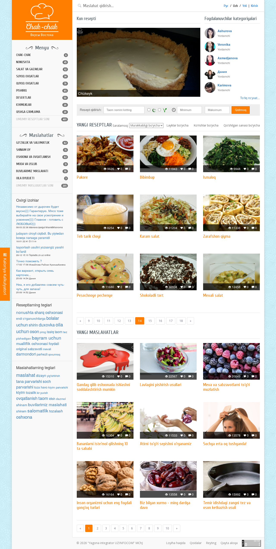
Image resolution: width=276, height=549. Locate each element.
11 (108, 321)
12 (119, 321)
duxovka (47, 325)
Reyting (211, 543)
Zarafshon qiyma (216, 236)
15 (150, 321)
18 (181, 321)
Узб (245, 6)
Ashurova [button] (225, 31)
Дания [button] (222, 71)
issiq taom (54, 331)
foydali (54, 343)
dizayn (41, 375)
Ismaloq (209, 177)
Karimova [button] (224, 85)
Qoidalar (196, 543)
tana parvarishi (29, 381)
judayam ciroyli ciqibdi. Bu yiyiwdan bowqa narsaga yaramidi (40, 235)
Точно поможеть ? (29, 261)
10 (98, 321)
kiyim (20, 392)
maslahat (25, 374)
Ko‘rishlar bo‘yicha (206, 125)
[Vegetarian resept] (165, 110)
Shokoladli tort (151, 295)
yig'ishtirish (53, 375)
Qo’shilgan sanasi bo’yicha (242, 125)
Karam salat (149, 236)
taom (43, 398)
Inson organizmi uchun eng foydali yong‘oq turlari (104, 505)
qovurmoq (54, 354)
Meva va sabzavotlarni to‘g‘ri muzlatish (226, 387)
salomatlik (37, 410)
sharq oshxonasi (48, 312)
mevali (47, 349)
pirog (43, 332)
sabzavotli (35, 348)
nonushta (25, 312)
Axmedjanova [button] (228, 58)
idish (52, 398)
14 (139, 321)
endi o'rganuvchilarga (30, 318)
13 (129, 321)
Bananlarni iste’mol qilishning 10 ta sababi (102, 446)
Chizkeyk (85, 93)
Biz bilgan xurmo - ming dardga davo (165, 505)
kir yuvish (42, 393)
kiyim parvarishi (58, 387)
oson (34, 331)
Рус (226, 6)
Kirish (254, 6)
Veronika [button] (224, 44)
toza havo (40, 387)
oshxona (24, 416)
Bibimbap (147, 177)
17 (170, 321)
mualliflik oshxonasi (32, 343)
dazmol (61, 399)
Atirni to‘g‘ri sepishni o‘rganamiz (165, 443)
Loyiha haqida (175, 543)
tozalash (56, 410)
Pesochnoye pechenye (95, 295)
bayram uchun (46, 337)
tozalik (31, 392)
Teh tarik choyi (88, 236)
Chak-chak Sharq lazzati (42, 20)
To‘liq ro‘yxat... (250, 98)
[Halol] (154, 110)
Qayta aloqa (229, 543)
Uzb (235, 6)
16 (160, 321)
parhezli (42, 354)
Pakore (82, 177)
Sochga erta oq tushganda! (224, 443)
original (21, 348)
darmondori (26, 354)
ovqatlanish (27, 398)
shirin (33, 325)
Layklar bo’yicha (177, 125)
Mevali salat (213, 295)
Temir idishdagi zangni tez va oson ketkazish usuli (227, 505)
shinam (21, 404)
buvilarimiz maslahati (47, 404)
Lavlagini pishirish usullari (160, 384)
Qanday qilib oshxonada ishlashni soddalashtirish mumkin (103, 387)
